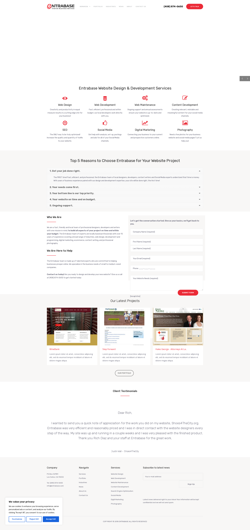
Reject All (34, 519)
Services (82, 474)
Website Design (117, 474)
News (121, 6)
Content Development (120, 487)
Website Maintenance (119, 482)
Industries (111, 6)
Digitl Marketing (117, 499)
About (129, 6)
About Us (82, 491)
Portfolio (98, 6)
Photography (116, 504)
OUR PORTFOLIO (124, 373)
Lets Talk (194, 6)
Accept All (51, 519)
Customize (17, 519)
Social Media (116, 495)
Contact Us (141, 6)
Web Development (118, 478)
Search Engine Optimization (122, 491)
